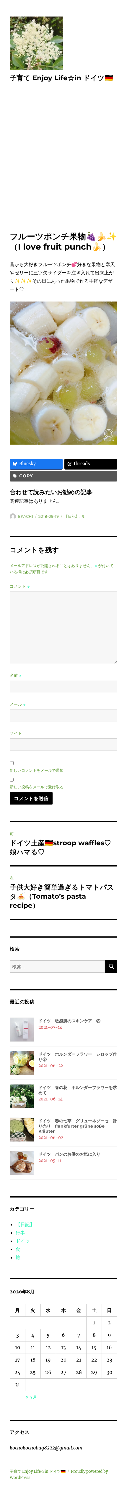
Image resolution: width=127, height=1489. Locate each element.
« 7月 (31, 1397)
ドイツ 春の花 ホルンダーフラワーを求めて (77, 1090)
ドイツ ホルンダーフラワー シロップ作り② (77, 1056)
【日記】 (71, 516)
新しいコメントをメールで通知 (37, 770)
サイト (16, 733)
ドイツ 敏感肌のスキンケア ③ (69, 1020)
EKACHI (25, 516)
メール (18, 704)
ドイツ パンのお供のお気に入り (69, 1154)
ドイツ (23, 1241)
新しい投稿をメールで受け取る (37, 786)
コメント (20, 586)
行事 (20, 1233)
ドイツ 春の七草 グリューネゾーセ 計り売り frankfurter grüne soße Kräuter (77, 1126)
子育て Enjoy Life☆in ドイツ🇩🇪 (61, 78)
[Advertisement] (63, 164)
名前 (16, 675)
